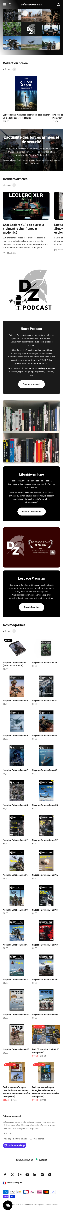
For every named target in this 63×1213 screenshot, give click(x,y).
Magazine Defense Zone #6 (44, 735)
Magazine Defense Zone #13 (16, 875)
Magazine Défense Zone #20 (45, 979)
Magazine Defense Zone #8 (44, 770)
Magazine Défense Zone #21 (16, 1014)
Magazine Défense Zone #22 (45, 1014)
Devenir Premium (32, 607)
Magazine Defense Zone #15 (16, 910)
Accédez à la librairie (31, 511)
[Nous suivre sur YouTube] (27, 1175)
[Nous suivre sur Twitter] (12, 1175)
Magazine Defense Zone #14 (45, 875)
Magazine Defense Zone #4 (44, 700)
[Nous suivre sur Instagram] (20, 1175)
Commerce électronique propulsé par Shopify (41, 1204)
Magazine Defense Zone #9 (15, 805)
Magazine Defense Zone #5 (15, 735)
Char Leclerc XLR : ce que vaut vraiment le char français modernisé (23, 228)
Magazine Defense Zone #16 (45, 910)
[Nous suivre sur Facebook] (5, 1175)
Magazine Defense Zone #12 (45, 840)
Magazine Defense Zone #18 (45, 944)
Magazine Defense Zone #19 (15, 979)
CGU (10, 1133)
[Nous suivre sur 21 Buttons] (50, 1175)
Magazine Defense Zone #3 (15, 700)
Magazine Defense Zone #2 (44, 662)
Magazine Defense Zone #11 (15, 840)
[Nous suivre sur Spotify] (42, 1175)
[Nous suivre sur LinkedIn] (35, 1175)
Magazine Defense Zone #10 (45, 805)
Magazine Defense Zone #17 (15, 944)
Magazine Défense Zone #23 (16, 1049)
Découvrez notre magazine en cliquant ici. (21, 1128)
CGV (5, 1133)
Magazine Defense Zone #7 (15, 770)
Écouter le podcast (31, 384)
